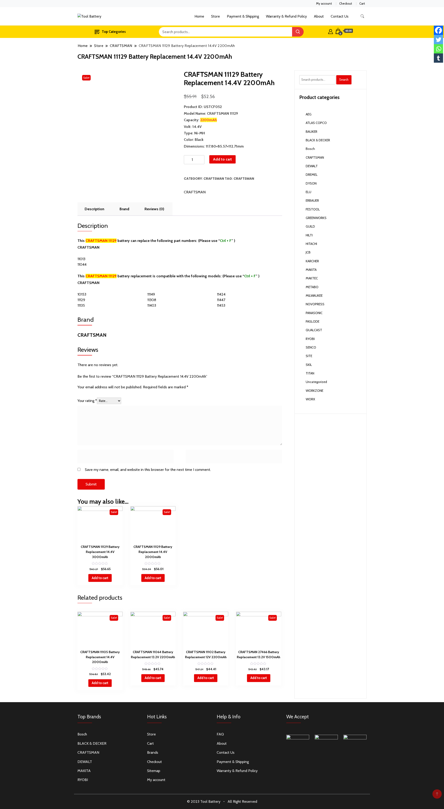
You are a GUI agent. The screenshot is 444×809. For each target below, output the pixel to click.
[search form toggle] (362, 16)
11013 (81, 259)
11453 (221, 305)
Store (215, 16)
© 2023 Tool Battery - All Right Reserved (222, 801)
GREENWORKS (316, 218)
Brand (124, 209)
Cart (362, 3)
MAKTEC (312, 278)
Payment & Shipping (243, 16)
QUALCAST (314, 330)
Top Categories (114, 32)
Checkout (345, 3)
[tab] (94, 209)
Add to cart (222, 159)
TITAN (310, 373)
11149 (151, 294)
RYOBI (310, 339)
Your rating (87, 400)
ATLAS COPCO (316, 123)
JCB (308, 252)
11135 (81, 305)
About (319, 16)
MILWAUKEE (314, 295)
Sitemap (153, 771)
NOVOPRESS (315, 304)
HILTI (309, 235)
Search (343, 79)
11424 (221, 294)
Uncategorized (316, 382)
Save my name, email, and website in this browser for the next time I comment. (148, 469)
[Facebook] (438, 30)
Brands (152, 752)
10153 (81, 294)
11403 (151, 305)
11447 (221, 300)
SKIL (309, 365)
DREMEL (312, 175)
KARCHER (312, 261)
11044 (81, 264)
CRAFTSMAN (214, 178)
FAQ (220, 734)
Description (94, 209)
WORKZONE (314, 391)
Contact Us (339, 16)
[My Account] (330, 31)
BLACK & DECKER (318, 140)
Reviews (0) (154, 209)
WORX (310, 399)
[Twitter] (438, 39)
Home (199, 16)
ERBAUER (312, 200)
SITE (309, 356)
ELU (308, 192)
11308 (151, 300)
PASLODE (312, 321)
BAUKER (311, 132)
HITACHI (311, 244)
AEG (308, 114)
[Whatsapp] (438, 48)
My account (324, 3)
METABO (312, 287)
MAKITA (311, 270)
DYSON (311, 183)
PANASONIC (314, 313)
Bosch (310, 149)
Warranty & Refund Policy (286, 16)
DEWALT (312, 166)
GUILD (310, 226)
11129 (81, 300)
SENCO (311, 347)
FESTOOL (313, 209)
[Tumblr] (438, 58)
